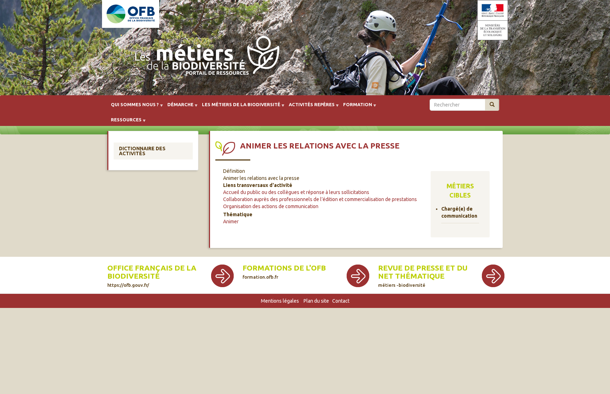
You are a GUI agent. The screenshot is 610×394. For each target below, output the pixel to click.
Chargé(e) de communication (459, 212)
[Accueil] (205, 57)
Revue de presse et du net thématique (422, 272)
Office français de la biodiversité (151, 272)
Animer (231, 221)
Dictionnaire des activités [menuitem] (142, 151)
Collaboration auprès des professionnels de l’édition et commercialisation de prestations (320, 199)
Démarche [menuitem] (178, 107)
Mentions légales (280, 301)
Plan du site (316, 301)
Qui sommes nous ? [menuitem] (133, 107)
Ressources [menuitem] (124, 122)
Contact (340, 301)
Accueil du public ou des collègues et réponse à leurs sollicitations (296, 192)
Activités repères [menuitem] (310, 107)
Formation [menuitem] (355, 107)
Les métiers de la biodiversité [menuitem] (239, 107)
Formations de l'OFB (284, 268)
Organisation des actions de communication (270, 206)
